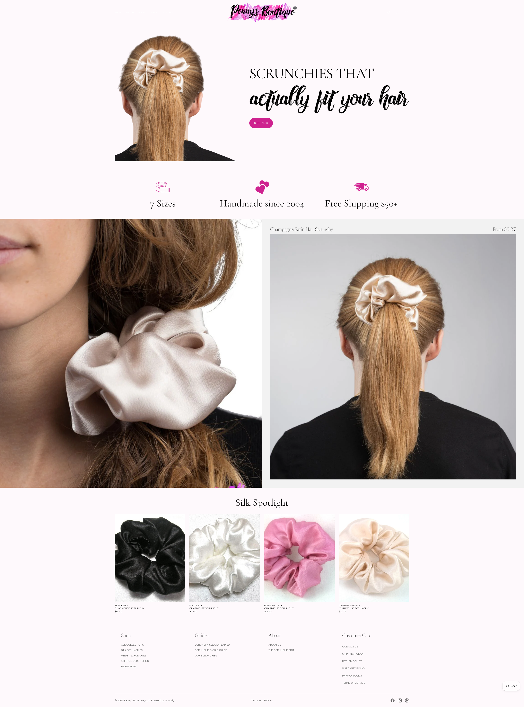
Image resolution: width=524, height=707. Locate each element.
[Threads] (406, 700)
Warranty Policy (353, 668)
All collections (132, 644)
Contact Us (350, 646)
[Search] (388, 12)
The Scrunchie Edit (281, 650)
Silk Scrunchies (131, 650)
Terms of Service (353, 682)
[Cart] (406, 12)
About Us (275, 644)
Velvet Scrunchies (133, 655)
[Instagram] (399, 700)
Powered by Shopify (162, 700)
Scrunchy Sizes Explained (212, 644)
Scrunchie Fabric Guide (211, 650)
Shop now (261, 123)
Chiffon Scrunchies (135, 661)
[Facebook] (392, 700)
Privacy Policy (352, 675)
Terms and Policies (262, 700)
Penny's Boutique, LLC (137, 700)
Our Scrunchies (206, 655)
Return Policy (352, 661)
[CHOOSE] (509, 473)
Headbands (128, 666)
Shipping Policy (353, 653)
